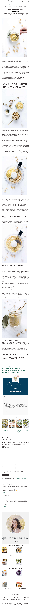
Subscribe (13, 599)
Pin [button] (15, 391)
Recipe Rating (4, 446)
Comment (3, 450)
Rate (19, 391)
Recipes (5, 4)
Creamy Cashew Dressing (10, 366)
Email (3, 466)
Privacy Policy (5, 599)
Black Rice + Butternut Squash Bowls (14, 370)
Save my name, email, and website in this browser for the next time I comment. (14, 472)
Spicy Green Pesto (8, 364)
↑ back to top (15, 594)
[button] (14, 388)
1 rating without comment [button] (15, 439)
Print (12, 391)
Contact (26, 599)
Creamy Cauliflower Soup (10, 372)
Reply (4, 492)
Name (3, 463)
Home (2, 4)
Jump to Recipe (15, 11)
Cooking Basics (10, 4)
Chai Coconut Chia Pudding (11, 368)
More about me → (15, 541)
